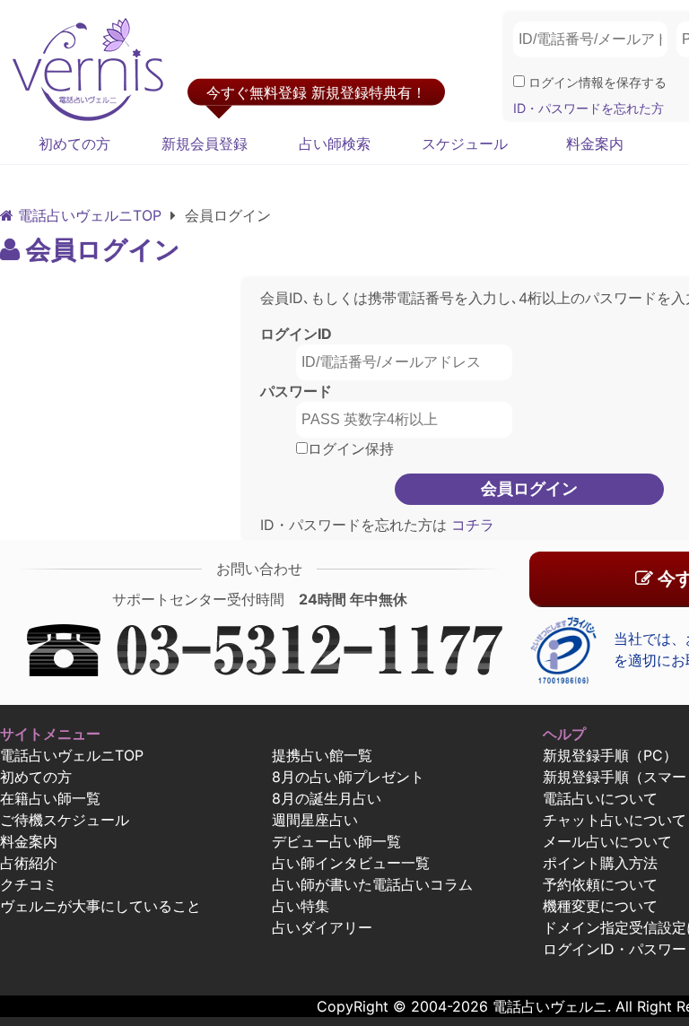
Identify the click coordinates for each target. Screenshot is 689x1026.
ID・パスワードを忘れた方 (588, 108)
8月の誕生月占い (326, 798)
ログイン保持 (351, 448)
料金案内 (595, 143)
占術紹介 (28, 863)
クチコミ (28, 884)
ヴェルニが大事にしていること (100, 906)
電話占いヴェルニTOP (72, 755)
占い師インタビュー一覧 (351, 863)
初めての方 (74, 143)
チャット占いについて (614, 820)
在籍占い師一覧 (50, 798)
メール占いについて (607, 841)
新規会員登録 (204, 143)
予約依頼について (600, 884)
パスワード (296, 391)
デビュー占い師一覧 (336, 841)
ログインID (296, 334)
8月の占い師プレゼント (348, 777)
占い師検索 (335, 143)
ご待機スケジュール (64, 820)
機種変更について (600, 906)
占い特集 (300, 906)
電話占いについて (600, 798)
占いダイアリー (322, 927)
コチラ (470, 525)
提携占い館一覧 (322, 755)
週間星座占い (315, 820)
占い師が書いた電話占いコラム (372, 884)
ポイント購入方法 (600, 863)
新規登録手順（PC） (610, 755)
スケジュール (465, 143)
